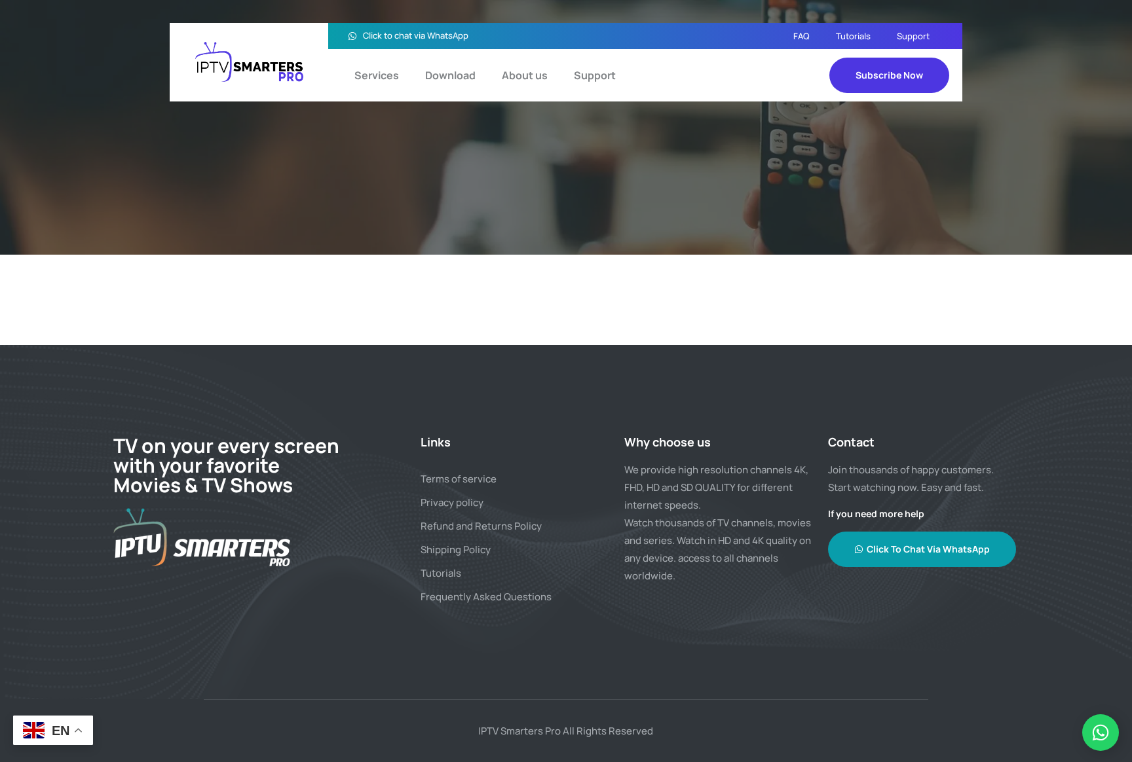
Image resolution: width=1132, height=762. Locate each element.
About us (525, 75)
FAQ (801, 36)
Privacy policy (452, 502)
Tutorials (853, 36)
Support (913, 36)
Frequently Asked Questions (486, 597)
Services (376, 75)
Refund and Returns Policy (481, 526)
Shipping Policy (456, 549)
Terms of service (459, 479)
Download (450, 75)
